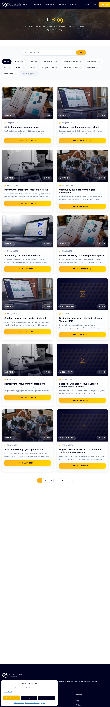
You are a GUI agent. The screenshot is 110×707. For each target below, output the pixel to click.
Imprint (43, 703)
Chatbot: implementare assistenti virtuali (25, 318)
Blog (94, 4)
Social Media (10, 74)
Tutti (8, 61)
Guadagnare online (49, 68)
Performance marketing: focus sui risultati (26, 190)
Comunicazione (50, 61)
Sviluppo (61, 4)
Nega (29, 698)
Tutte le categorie (28, 74)
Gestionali (49, 4)
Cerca (81, 53)
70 (63, 480)
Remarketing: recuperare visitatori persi (24, 384)
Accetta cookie (11, 698)
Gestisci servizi (8, 692)
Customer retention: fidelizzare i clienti (79, 127)
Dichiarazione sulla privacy (32, 703)
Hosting (25, 4)
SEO (7, 68)
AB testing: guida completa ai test (21, 127)
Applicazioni (92, 68)
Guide (33, 61)
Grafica (20, 68)
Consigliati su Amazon (72, 61)
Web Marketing (93, 61)
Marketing (73, 4)
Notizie (19, 61)
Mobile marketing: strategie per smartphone (81, 255)
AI (32, 68)
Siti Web (37, 4)
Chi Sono (86, 4)
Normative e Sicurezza (72, 68)
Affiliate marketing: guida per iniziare (23, 449)
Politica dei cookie (19, 703)
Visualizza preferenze (46, 698)
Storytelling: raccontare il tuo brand (22, 255)
